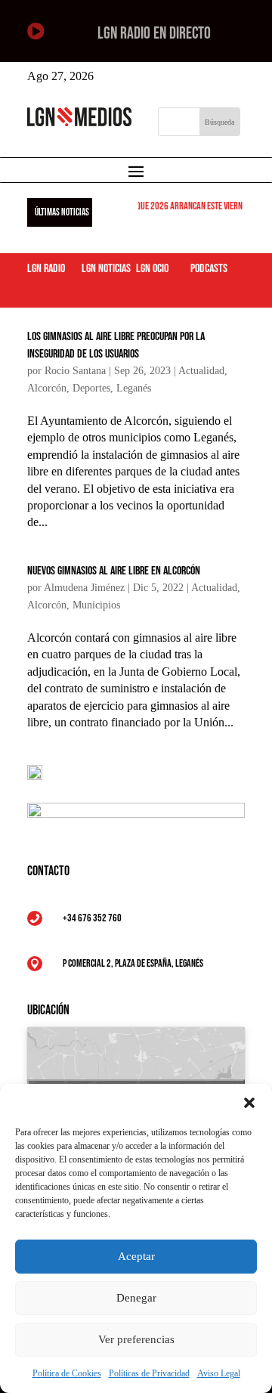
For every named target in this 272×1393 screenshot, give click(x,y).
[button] (249, 1102)
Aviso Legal (218, 1373)
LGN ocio (152, 269)
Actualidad (201, 370)
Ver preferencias (136, 1339)
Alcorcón (46, 388)
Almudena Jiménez (84, 587)
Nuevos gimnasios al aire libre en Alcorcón (113, 571)
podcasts (208, 269)
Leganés (133, 388)
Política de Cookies (66, 1373)
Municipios (96, 605)
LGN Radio (46, 269)
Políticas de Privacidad (149, 1373)
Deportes (91, 388)
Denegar (136, 1298)
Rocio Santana (75, 370)
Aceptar (136, 1256)
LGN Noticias (106, 269)
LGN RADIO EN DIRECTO (154, 33)
